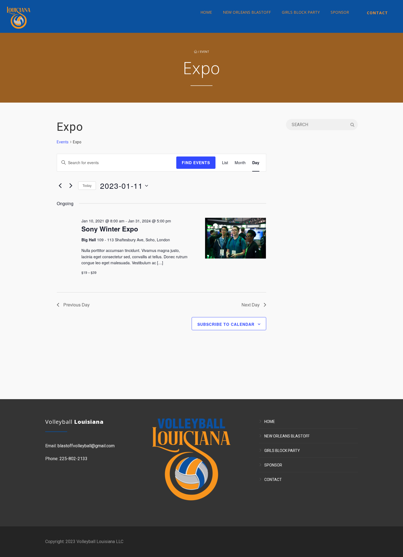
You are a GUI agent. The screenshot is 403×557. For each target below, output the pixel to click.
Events (63, 142)
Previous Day (76, 304)
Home (206, 12)
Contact (377, 12)
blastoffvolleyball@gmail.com (86, 445)
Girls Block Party (301, 12)
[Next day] (70, 185)
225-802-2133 (73, 458)
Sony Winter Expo (109, 228)
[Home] (18, 16)
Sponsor (340, 12)
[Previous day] (60, 185)
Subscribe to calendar (225, 324)
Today (87, 185)
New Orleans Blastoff (247, 12)
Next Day (251, 304)
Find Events (196, 162)
